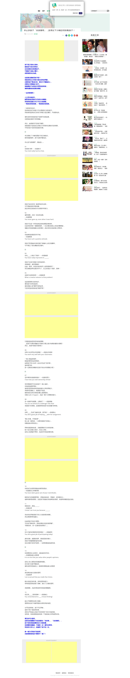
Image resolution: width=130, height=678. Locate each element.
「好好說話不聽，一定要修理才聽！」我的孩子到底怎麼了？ (100, 133)
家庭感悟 (95, 80)
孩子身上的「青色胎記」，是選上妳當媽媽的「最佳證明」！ (100, 112)
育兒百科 (95, 137)
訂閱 (80, 13)
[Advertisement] (51, 50)
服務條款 (64, 673)
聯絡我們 (58, 673)
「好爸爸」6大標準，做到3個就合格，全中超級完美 (100, 69)
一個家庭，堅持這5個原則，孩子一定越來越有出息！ (100, 154)
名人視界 (94, 53)
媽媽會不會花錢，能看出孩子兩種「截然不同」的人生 (100, 91)
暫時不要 (75, 13)
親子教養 (49, 11)
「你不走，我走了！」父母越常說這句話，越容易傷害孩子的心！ (100, 140)
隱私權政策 (71, 673)
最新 (39, 11)
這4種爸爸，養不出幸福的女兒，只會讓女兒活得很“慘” (100, 182)
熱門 (43, 11)
